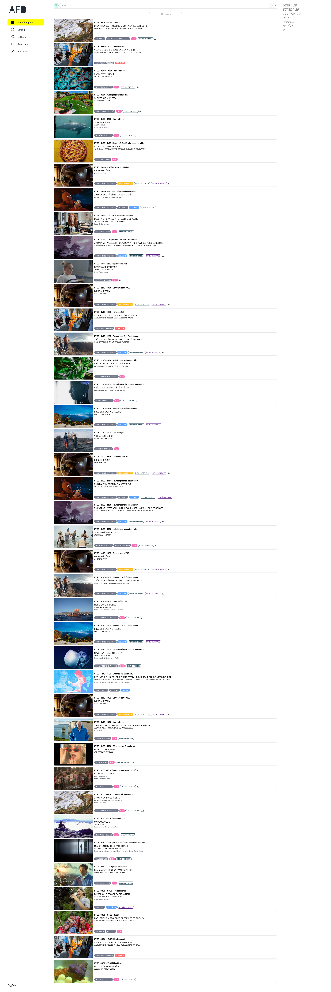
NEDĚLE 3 (289, 26)
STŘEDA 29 (291, 9)
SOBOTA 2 (290, 22)
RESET (287, 30)
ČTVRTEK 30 (291, 13)
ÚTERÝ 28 (290, 5)
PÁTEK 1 (288, 18)
